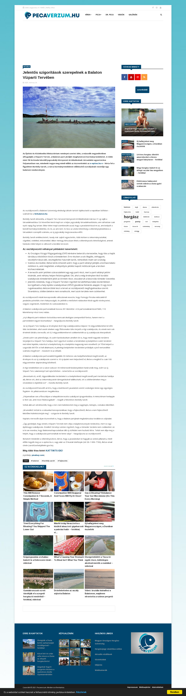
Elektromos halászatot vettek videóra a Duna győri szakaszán (149, 183)
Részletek (81, 692)
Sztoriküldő (142, 89)
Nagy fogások (130, 124)
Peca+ (98, 14)
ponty (137, 221)
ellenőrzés (155, 207)
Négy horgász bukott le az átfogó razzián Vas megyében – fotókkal (150, 170)
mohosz (157, 217)
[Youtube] (160, 7)
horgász (131, 217)
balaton (127, 207)
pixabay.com (38, 455)
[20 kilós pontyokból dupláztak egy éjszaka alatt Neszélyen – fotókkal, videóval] (75, 661)
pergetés (127, 221)
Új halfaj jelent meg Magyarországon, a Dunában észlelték (149, 143)
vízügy (136, 231)
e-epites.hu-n (96, 163)
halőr (137, 212)
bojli (136, 207)
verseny (157, 226)
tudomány (146, 226)
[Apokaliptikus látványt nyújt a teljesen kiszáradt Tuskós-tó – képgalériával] (75, 643)
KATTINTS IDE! (54, 450)
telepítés (155, 221)
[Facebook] (153, 7)
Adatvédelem (157, 687)
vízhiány (127, 231)
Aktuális (26, 67)
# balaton (35, 461)
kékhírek (146, 217)
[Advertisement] (93, 39)
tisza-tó (135, 226)
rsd (146, 221)
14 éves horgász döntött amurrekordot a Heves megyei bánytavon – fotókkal (149, 157)
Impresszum (132, 687)
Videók (121, 14)
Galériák (133, 14)
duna (145, 207)
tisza (126, 226)
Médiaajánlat (144, 687)
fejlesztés (127, 212)
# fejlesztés (62, 461)
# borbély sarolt (48, 461)
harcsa (146, 212)
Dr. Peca (110, 14)
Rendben (174, 691)
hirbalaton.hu (41, 213)
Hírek (87, 14)
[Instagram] (157, 7)
